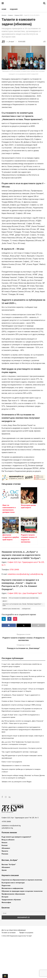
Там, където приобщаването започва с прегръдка (19, 752)
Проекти (5, 851)
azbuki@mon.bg (36, 574)
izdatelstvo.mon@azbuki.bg (18, 574)
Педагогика (6, 885)
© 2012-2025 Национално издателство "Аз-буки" (17, 936)
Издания (13, 9)
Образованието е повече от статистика (16, 765)
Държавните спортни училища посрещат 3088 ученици (21, 705)
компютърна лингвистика (11, 608)
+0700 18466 (6, 821)
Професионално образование (13, 894)
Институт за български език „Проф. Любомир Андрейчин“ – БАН (23, 604)
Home (4, 9)
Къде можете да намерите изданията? (16, 837)
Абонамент (6, 848)
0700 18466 (14, 570)
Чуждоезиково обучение (11, 899)
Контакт (5, 845)
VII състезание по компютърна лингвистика (23, 598)
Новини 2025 (19, 15)
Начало (4, 15)
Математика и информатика (12, 888)
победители (26, 608)
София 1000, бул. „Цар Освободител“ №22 (25, 593)
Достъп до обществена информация (14, 930)
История (5, 897)
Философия (6, 902)
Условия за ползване (9, 932)
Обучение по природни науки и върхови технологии (22, 891)
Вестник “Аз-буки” (9, 864)
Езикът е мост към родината (12, 762)
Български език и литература (13, 882)
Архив (4, 870)
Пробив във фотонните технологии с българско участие (22, 748)
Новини (10, 15)
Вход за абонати (8, 840)
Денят (5, 601)
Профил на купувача (26, 932)
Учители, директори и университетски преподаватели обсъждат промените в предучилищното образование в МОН (22, 729)
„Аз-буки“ (11, 41)
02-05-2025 (21, 41)
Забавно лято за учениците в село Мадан (16, 781)
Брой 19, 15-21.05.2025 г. (32, 15)
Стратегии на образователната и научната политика (22, 880)
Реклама (5, 854)
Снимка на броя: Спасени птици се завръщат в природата (23, 701)
